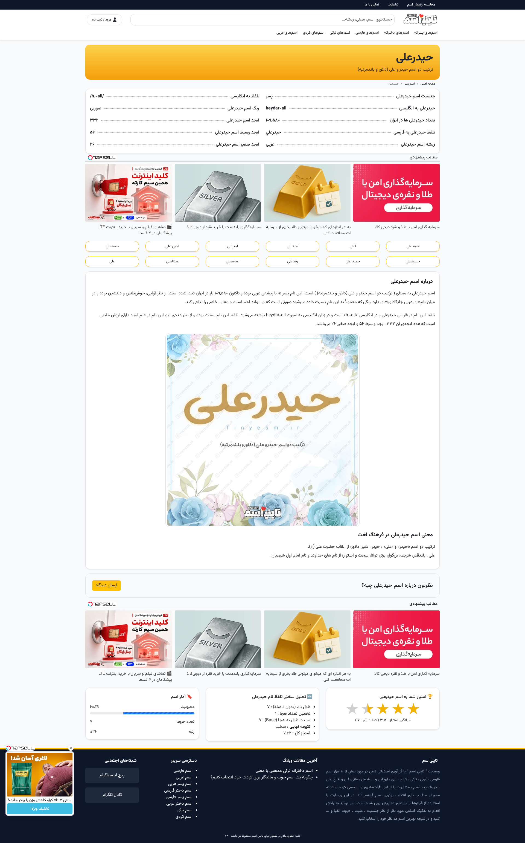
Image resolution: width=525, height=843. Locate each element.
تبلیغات (393, 4)
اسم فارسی (183, 770)
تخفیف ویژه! (39, 809)
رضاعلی (292, 262)
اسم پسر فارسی (179, 797)
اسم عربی (184, 777)
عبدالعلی (172, 262)
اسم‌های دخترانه (396, 33)
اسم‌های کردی (313, 33)
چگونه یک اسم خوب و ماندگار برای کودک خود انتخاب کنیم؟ (262, 777)
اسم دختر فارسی (178, 790)
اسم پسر (409, 84)
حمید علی (353, 262)
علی (112, 262)
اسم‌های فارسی (367, 33)
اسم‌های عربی (287, 33)
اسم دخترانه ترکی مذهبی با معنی (284, 770)
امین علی (172, 247)
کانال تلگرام (112, 795)
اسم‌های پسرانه (426, 33)
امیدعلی (292, 247)
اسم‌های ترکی (340, 33)
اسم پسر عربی (180, 784)
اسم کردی (184, 816)
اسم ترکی (184, 810)
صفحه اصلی (428, 84)
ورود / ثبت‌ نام (102, 19)
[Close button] (71, 748)
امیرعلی (232, 247)
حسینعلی (413, 262)
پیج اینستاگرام (112, 775)
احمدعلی (413, 247)
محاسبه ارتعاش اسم (421, 4)
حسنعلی (112, 247)
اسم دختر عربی (179, 803)
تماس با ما (372, 4)
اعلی (353, 247)
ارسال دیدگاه (106, 585)
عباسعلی (232, 262)
